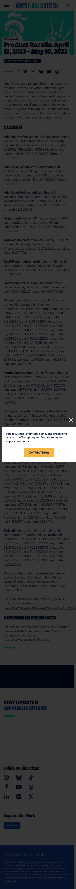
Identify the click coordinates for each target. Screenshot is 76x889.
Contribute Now (39, 452)
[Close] (71, 420)
